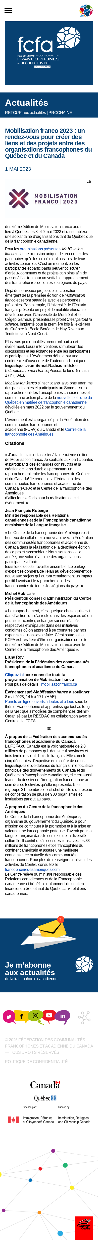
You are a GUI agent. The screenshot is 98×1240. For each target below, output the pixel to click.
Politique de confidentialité (36, 1062)
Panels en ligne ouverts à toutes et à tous (39, 701)
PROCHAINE (60, 113)
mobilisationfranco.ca (59, 684)
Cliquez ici (14, 675)
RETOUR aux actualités (25, 113)
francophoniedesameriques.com (32, 869)
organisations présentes (40, 249)
